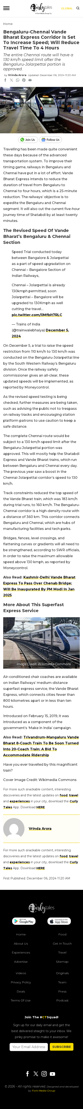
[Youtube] (52, 1074)
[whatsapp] (17, 80)
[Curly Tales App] (24, 922)
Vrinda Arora (17, 75)
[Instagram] (44, 1074)
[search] (78, 8)
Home (8, 24)
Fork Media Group (43, 1090)
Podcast (62, 1000)
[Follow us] (52, 140)
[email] (30, 80)
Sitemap (62, 961)
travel (73, 795)
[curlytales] (41, 912)
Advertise (21, 961)
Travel (62, 952)
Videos (21, 973)
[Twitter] (35, 1074)
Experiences (21, 952)
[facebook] (5, 80)
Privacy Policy (21, 982)
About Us (21, 943)
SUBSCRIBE (61, 1047)
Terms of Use (21, 1000)
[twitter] (11, 80)
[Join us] (28, 140)
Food (62, 934)
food (63, 795)
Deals (21, 991)
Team (62, 982)
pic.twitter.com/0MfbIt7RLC (37, 315)
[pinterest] (24, 80)
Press (62, 991)
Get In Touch (62, 943)
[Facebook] (27, 1074)
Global (67, 8)
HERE (40, 807)
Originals (62, 973)
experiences (20, 801)
